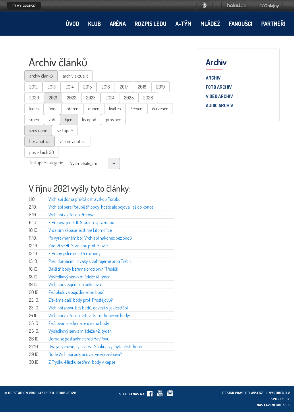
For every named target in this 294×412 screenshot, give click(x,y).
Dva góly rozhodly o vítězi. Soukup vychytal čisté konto (96, 346)
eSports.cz (279, 398)
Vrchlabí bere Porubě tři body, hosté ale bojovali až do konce (101, 207)
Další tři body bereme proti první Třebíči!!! (84, 269)
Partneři (273, 23)
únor (53, 108)
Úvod (72, 23)
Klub (94, 23)
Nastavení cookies (273, 405)
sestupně (65, 130)
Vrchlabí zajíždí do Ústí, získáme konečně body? (89, 315)
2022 (71, 98)
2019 (160, 87)
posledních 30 (41, 152)
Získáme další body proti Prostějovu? (81, 300)
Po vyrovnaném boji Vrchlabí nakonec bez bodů (90, 238)
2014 (69, 87)
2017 (124, 87)
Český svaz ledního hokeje (204, 5)
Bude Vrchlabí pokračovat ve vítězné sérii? (85, 354)
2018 (142, 87)
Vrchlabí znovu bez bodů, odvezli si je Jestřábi (88, 308)
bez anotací (39, 141)
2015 (87, 87)
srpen (34, 119)
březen (72, 108)
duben (93, 108)
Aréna (118, 23)
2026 (148, 98)
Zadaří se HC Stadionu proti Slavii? (78, 246)
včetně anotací (72, 141)
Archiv (213, 78)
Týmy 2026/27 (24, 5)
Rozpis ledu (151, 23)
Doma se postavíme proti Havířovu (79, 339)
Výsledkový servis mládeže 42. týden (80, 331)
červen (136, 108)
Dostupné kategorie (46, 162)
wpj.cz (257, 392)
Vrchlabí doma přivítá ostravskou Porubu (85, 199)
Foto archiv (219, 87)
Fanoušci (240, 23)
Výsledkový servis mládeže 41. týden (80, 277)
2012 (33, 87)
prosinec (113, 119)
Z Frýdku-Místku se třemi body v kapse (82, 362)
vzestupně (38, 130)
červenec (160, 108)
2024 (109, 98)
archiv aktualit (75, 76)
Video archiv (219, 96)
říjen (68, 119)
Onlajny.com (269, 5)
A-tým (183, 23)
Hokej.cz (236, 5)
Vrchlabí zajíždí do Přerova (71, 214)
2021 (53, 98)
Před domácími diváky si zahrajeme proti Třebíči (90, 261)
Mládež (210, 23)
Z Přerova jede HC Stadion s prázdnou (81, 222)
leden (34, 108)
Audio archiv (219, 105)
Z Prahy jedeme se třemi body (74, 253)
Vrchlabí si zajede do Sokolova (75, 284)
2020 (34, 98)
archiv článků (41, 76)
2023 (91, 98)
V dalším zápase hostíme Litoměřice (80, 230)
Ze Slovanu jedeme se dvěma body (79, 323)
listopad (89, 119)
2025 (129, 98)
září (52, 119)
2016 (105, 87)
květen (115, 108)
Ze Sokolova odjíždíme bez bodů (77, 292)
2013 (51, 87)
